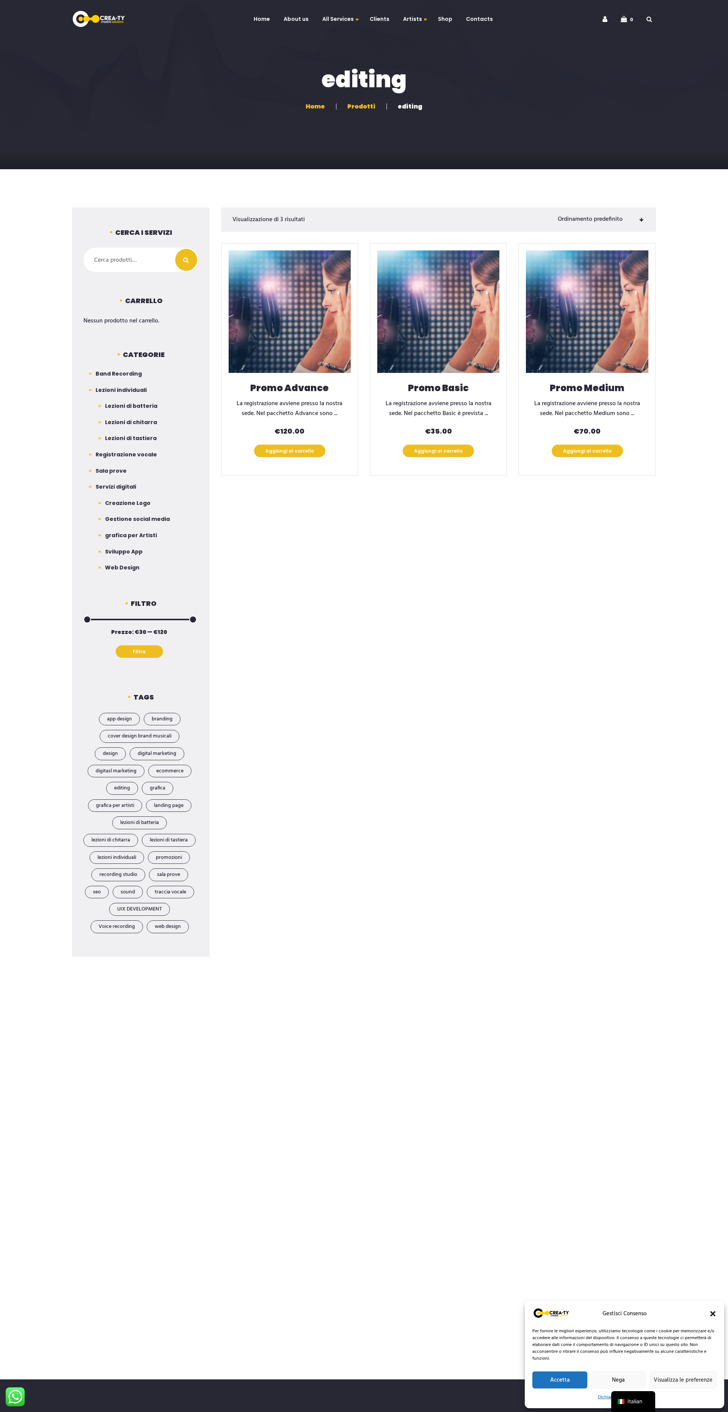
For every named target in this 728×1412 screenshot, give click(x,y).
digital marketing (157, 753)
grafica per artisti (115, 805)
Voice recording (117, 926)
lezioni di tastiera (169, 840)
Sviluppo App (124, 551)
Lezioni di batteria (131, 406)
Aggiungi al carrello (289, 451)
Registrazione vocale (126, 454)
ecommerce (170, 771)
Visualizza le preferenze (683, 1380)
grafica (157, 788)
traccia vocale (170, 892)
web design (168, 926)
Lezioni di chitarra (131, 422)
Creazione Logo (128, 503)
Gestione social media (137, 519)
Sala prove (111, 471)
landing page (169, 805)
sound (128, 892)
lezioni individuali (116, 857)
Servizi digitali (116, 487)
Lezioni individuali (121, 390)
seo (97, 892)
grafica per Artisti (131, 535)
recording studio (118, 874)
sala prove (168, 874)
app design (119, 719)
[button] (713, 1314)
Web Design (122, 567)
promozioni (169, 857)
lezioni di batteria (139, 822)
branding (162, 719)
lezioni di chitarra (110, 840)
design (110, 753)
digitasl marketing (116, 771)
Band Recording (119, 373)
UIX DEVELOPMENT (139, 909)
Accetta (560, 1380)
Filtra (139, 651)
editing (122, 788)
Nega (618, 1380)
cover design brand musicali (139, 736)
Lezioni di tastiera (131, 438)
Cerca (186, 260)
